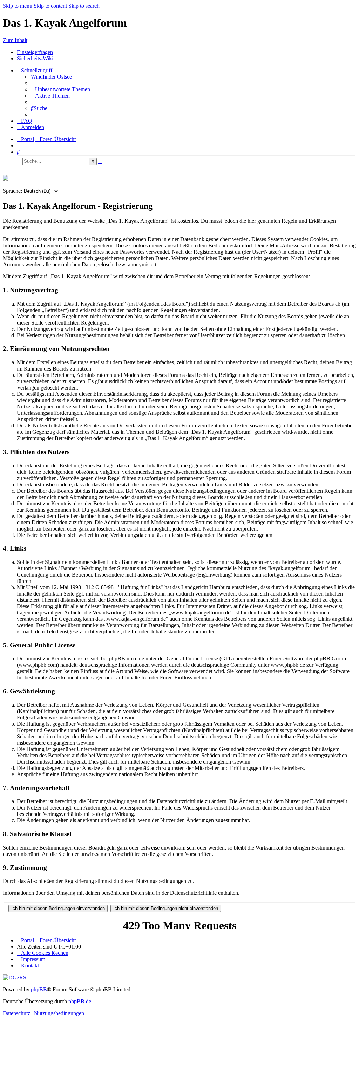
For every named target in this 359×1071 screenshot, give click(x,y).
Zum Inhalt (15, 40)
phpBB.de (79, 1001)
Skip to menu (17, 6)
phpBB (39, 989)
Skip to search (84, 6)
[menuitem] (51, 77)
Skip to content (50, 6)
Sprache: (12, 191)
